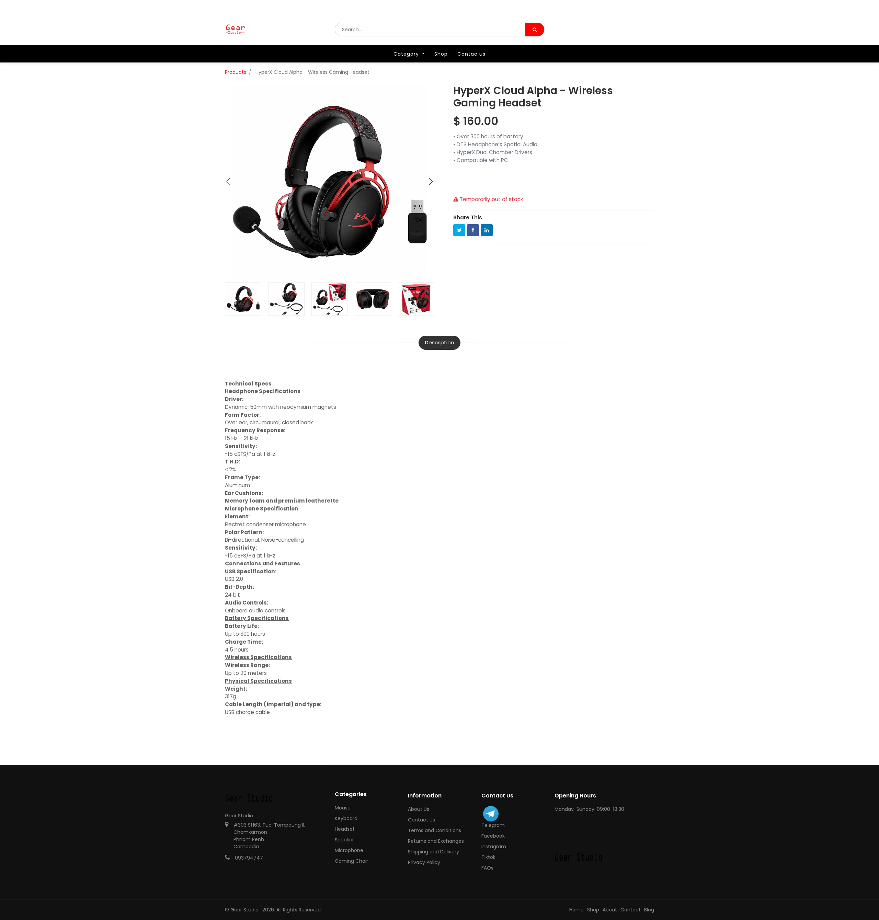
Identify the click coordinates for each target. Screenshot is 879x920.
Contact (630, 909)
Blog (649, 909)
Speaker (344, 839)
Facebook (493, 835)
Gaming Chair (351, 861)
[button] (228, 181)
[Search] (534, 29)
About (610, 909)
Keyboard (346, 818)
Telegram (493, 825)
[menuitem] (441, 53)
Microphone (349, 850)
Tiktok (488, 857)
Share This (467, 217)
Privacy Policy (424, 862)
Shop (593, 909)
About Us (418, 809)
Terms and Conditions (434, 830)
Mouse (343, 807)
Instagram (493, 846)
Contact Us (421, 819)
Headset (345, 829)
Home (576, 909)
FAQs (487, 867)
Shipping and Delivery (433, 851)
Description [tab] (439, 342)
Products (235, 72)
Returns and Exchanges (436, 841)
